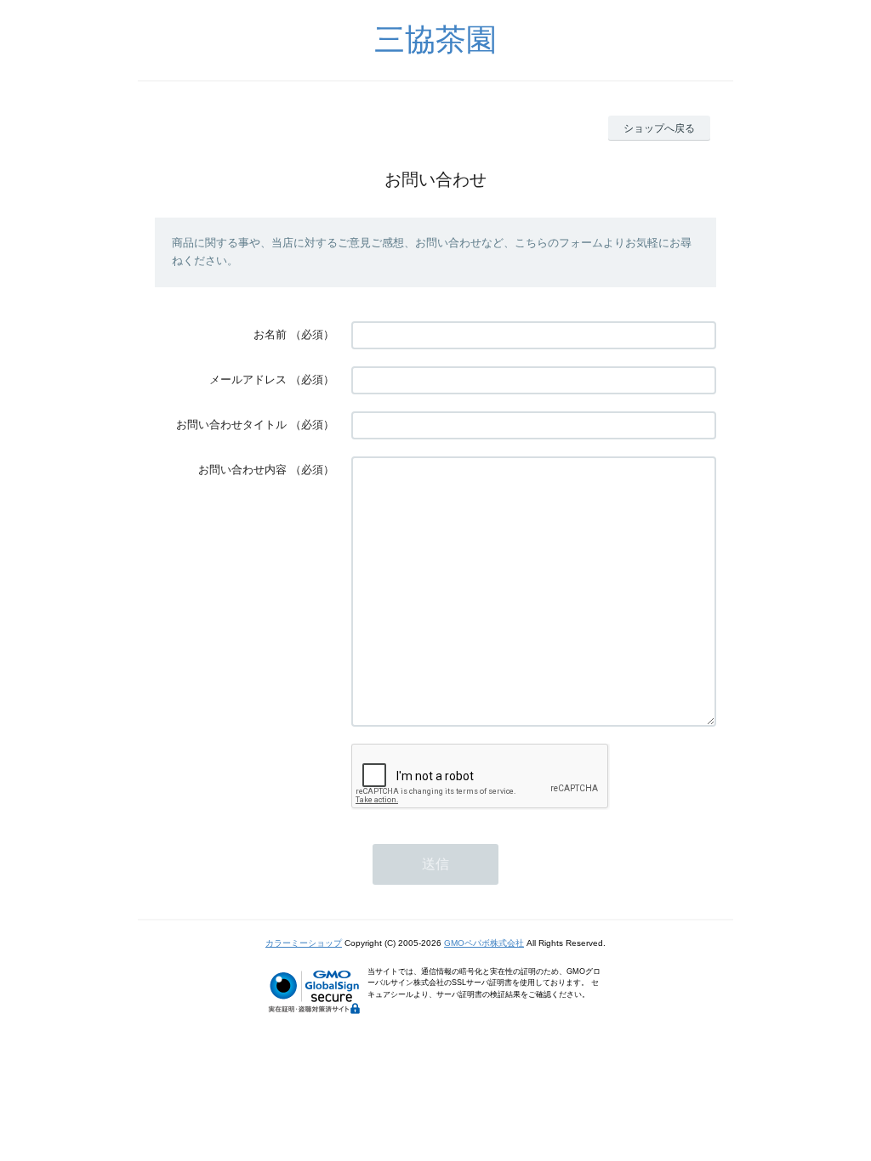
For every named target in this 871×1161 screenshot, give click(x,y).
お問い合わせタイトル (231, 424)
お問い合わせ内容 (242, 469)
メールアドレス (248, 379)
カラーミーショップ (303, 943)
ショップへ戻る (659, 128)
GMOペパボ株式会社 (484, 943)
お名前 (270, 334)
